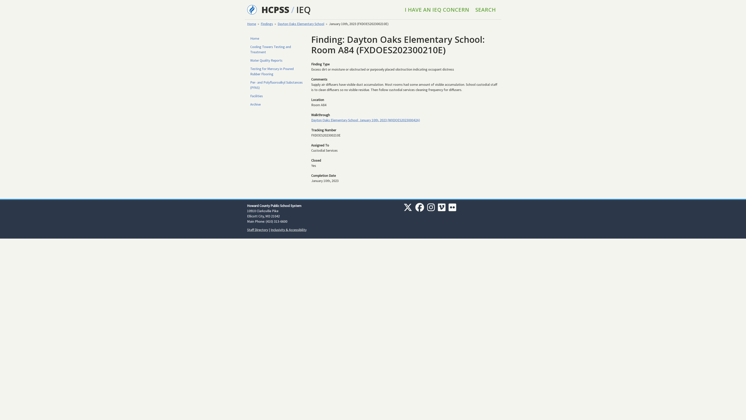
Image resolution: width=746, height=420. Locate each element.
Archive (255, 104)
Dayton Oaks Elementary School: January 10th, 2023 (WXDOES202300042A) (365, 120)
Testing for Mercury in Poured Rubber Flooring (272, 71)
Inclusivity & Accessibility (289, 230)
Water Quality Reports (266, 60)
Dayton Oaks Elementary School (301, 24)
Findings (267, 24)
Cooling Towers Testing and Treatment (270, 49)
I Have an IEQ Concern (437, 9)
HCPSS (275, 10)
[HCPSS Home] (252, 9)
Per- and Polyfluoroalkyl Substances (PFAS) (276, 85)
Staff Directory (257, 230)
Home (251, 24)
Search (485, 9)
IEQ (303, 10)
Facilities (256, 96)
